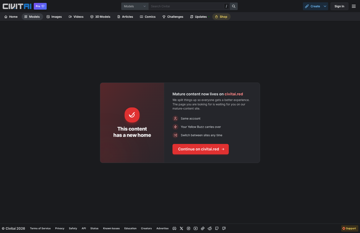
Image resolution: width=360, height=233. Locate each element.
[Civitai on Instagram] (188, 228)
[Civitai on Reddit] (209, 228)
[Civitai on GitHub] (216, 228)
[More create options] (325, 6)
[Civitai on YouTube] (195, 228)
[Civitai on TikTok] (202, 228)
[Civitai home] (17, 6)
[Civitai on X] (181, 228)
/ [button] (226, 6)
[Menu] (354, 6)
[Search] (234, 6)
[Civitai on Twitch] (224, 228)
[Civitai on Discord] (174, 228)
